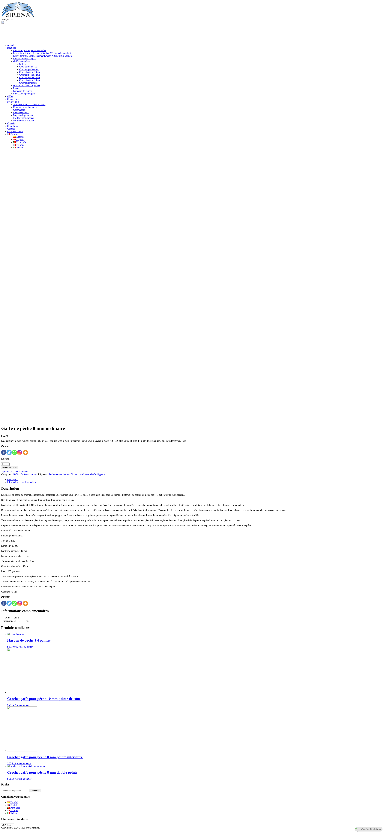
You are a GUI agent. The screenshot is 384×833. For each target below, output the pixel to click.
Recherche (35, 791)
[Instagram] (19, 452)
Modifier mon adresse (23, 120)
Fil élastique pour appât (24, 93)
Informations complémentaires (21, 482)
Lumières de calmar (22, 91)
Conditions (12, 126)
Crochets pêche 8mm (29, 69)
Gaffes (22, 64)
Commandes (19, 110)
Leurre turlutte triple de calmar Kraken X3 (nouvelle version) (42, 53)
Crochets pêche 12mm (29, 74)
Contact (11, 128)
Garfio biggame (97, 474)
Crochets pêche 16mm (29, 80)
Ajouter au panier (9, 467)
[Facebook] (3, 452)
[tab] (195, 479)
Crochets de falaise (28, 66)
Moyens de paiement (23, 115)
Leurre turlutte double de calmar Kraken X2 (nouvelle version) (42, 56)
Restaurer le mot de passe (25, 107)
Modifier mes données (23, 118)
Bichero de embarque (59, 474)
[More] (25, 452)
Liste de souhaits (21, 112)
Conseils (11, 123)
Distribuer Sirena (15, 131)
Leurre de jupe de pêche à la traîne (29, 50)
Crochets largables (28, 83)
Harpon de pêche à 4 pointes (26, 85)
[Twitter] (9, 452)
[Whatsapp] (14, 452)
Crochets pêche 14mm (29, 77)
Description (12, 479)
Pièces (16, 88)
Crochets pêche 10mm (29, 72)
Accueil (11, 45)
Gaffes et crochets (21, 61)
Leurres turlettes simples (24, 58)
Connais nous (13, 99)
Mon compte (13, 101)
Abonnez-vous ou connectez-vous (29, 104)
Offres (10, 96)
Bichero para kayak (80, 474)
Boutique (11, 47)
